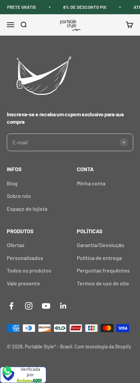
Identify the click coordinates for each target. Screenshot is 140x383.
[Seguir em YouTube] (46, 305)
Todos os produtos (29, 270)
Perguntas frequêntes (103, 270)
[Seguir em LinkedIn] (63, 305)
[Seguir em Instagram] (28, 305)
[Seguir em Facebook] (11, 305)
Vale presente (23, 283)
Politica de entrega (99, 258)
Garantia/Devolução (100, 245)
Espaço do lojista (27, 208)
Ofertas (15, 245)
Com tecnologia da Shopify (102, 346)
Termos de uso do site (103, 283)
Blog (12, 183)
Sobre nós (19, 196)
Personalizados (25, 258)
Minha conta (91, 183)
